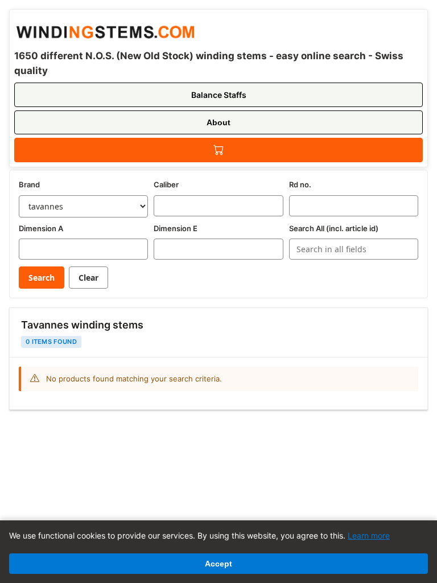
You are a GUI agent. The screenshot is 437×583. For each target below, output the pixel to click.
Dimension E (175, 228)
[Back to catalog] (104, 30)
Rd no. (300, 184)
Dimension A (41, 228)
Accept (218, 563)
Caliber (166, 184)
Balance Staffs (218, 95)
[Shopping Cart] (218, 150)
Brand (29, 184)
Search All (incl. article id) (333, 228)
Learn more (369, 535)
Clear (88, 277)
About (218, 122)
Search (41, 277)
